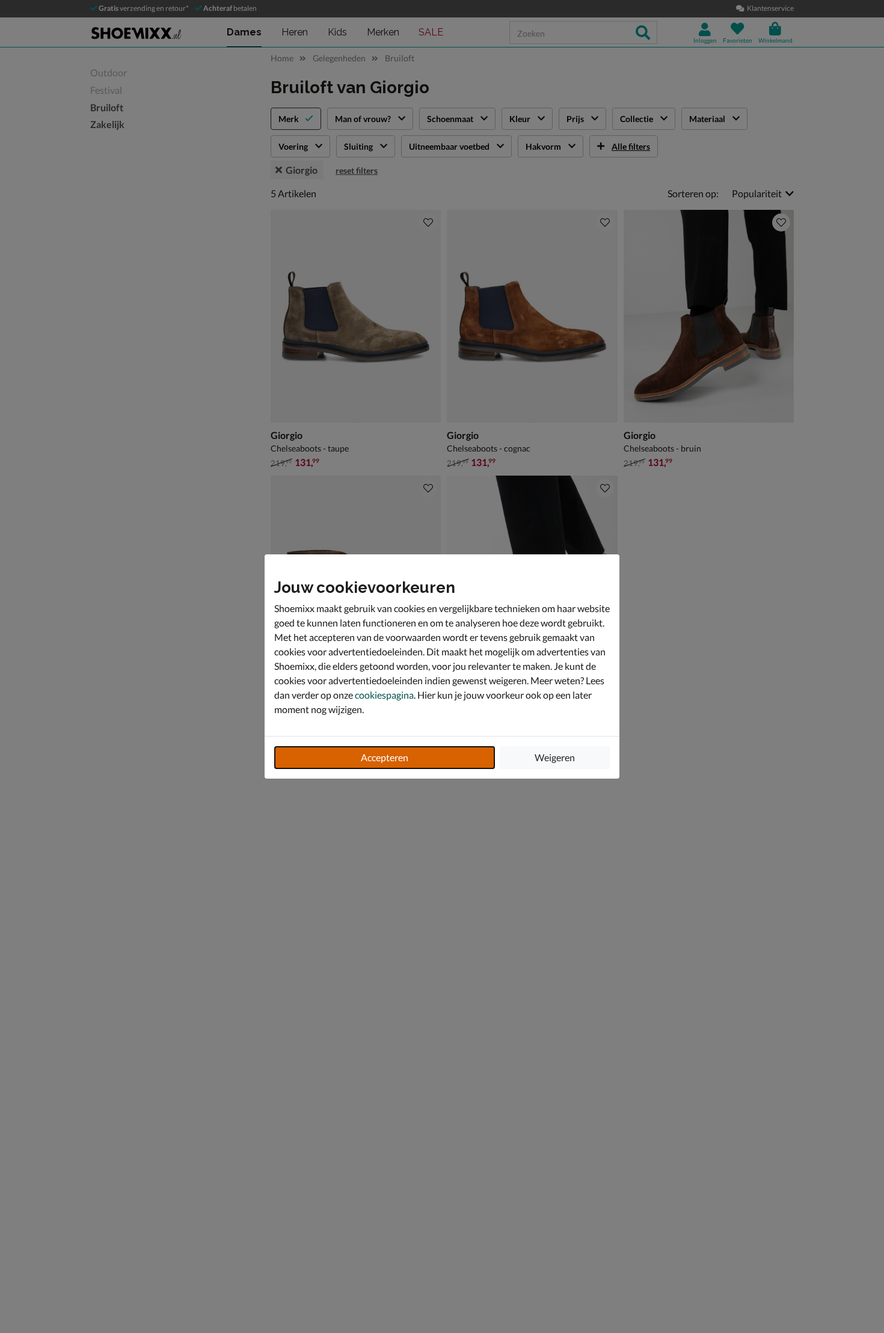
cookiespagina (384, 694)
